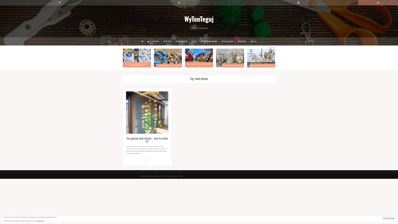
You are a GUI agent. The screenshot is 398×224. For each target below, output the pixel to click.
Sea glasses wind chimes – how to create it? (147, 140)
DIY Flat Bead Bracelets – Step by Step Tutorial (138, 65)
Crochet (194, 41)
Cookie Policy (40, 221)
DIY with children (181, 41)
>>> (147, 159)
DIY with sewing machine (209, 41)
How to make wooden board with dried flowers (231, 65)
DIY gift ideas (167, 41)
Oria (168, 176)
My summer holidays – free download (264, 65)
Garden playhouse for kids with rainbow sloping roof (168, 64)
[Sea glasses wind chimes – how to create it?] (147, 112)
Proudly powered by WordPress (150, 176)
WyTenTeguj (199, 19)
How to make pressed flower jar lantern (202, 65)
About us (253, 41)
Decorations (242, 41)
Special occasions (227, 41)
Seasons (156, 41)
